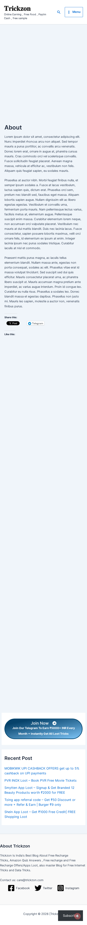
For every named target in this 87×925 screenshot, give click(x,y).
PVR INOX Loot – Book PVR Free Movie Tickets (40, 780)
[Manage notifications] (77, 916)
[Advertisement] (43, 69)
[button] (59, 12)
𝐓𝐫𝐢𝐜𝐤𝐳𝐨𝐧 (17, 8)
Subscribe (70, 916)
